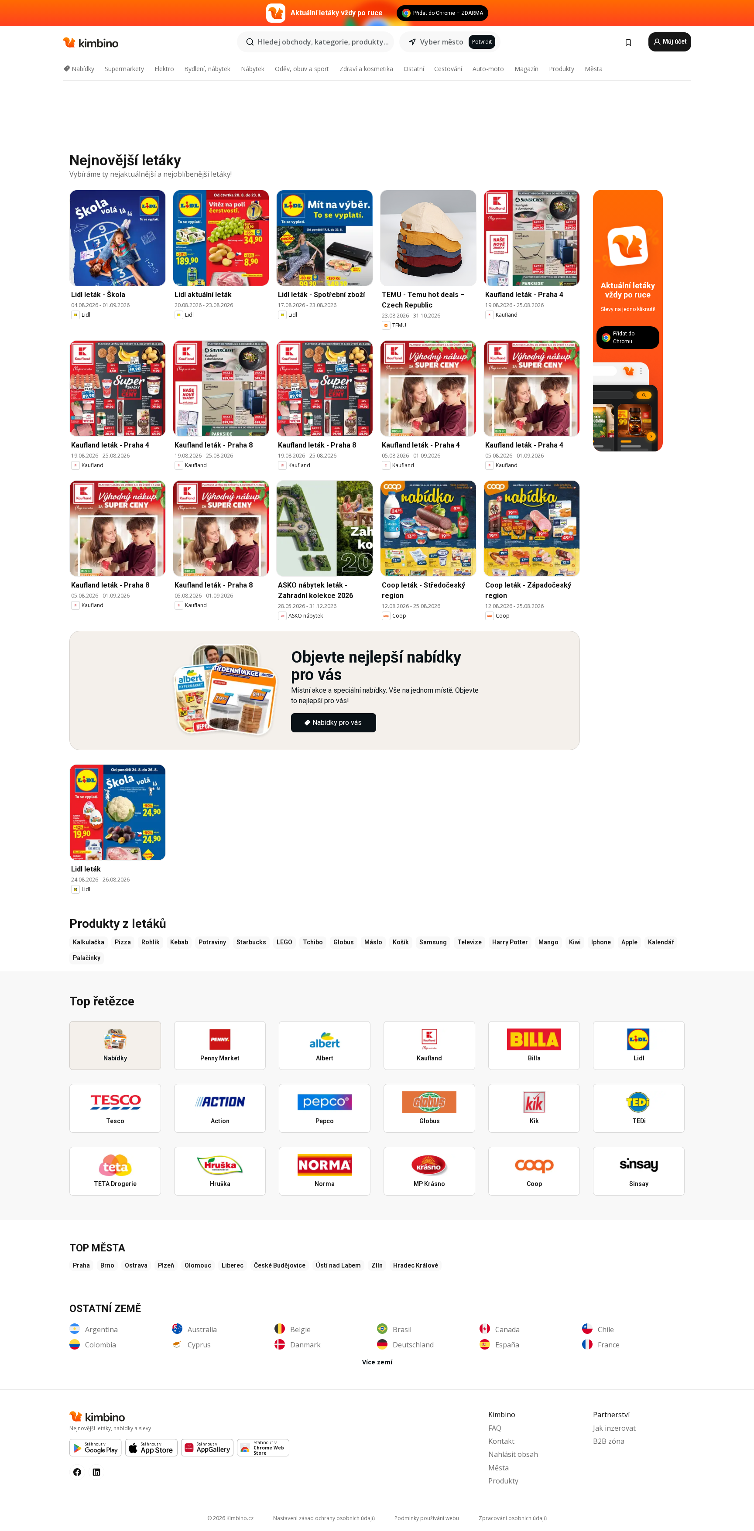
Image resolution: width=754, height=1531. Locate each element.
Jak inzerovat (614, 1428)
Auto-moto (488, 69)
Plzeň (166, 1265)
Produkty (561, 69)
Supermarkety (124, 69)
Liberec (232, 1265)
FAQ (494, 1428)
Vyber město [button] (441, 42)
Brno (107, 1265)
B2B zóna (608, 1441)
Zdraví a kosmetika (366, 69)
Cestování (448, 69)
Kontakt (501, 1441)
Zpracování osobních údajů (513, 1518)
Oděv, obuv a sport (302, 69)
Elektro (164, 69)
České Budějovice (279, 1265)
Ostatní (414, 69)
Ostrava (136, 1265)
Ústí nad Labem (338, 1265)
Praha (81, 1265)
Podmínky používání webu (426, 1518)
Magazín (526, 69)
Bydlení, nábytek (207, 69)
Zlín (377, 1265)
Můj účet (674, 41)
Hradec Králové (415, 1265)
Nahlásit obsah (513, 1454)
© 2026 (230, 1518)
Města (594, 69)
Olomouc (198, 1265)
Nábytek (252, 69)
